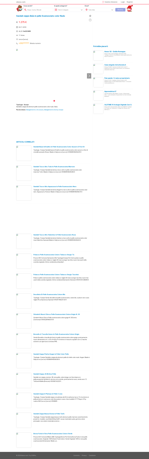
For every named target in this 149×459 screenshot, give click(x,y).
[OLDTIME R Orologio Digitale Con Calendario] (98, 109)
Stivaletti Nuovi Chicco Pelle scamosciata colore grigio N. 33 (56, 314)
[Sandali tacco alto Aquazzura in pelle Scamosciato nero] (23, 193)
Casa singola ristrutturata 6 (115, 65)
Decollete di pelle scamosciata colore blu (49, 294)
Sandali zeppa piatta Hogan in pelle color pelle (51, 354)
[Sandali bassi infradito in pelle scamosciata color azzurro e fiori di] (23, 153)
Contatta (76, 455)
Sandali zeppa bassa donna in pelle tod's (48, 414)
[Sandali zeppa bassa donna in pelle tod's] (23, 420)
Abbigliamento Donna (51, 110)
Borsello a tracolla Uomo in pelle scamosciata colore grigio (56, 334)
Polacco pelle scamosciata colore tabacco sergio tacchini (56, 275)
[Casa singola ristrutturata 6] (98, 69)
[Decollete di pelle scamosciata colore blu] (23, 301)
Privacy (84, 455)
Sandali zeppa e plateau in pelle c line (47, 394)
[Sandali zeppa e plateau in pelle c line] (23, 400)
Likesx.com (20, 2)
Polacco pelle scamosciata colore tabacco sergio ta (53, 255)
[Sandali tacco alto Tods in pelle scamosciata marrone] (23, 173)
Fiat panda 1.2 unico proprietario (117, 78)
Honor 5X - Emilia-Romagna (114, 52)
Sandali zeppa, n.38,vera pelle (44, 374)
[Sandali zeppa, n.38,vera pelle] (23, 380)
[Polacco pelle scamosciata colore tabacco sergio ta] (23, 261)
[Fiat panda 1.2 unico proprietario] (98, 82)
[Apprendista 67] (98, 95)
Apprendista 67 (110, 91)
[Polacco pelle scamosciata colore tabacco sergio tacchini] (23, 281)
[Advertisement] (72, 31)
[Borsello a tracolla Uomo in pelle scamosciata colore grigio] (23, 340)
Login (123, 2)
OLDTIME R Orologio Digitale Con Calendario (121, 105)
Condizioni (92, 455)
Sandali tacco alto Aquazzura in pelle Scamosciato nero (54, 186)
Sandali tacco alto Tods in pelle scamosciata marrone (54, 167)
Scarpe (61, 110)
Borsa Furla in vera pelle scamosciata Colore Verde (52, 434)
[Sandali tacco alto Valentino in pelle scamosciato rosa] (23, 241)
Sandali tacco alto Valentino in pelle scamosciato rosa (54, 235)
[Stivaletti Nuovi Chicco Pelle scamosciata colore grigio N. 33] (23, 321)
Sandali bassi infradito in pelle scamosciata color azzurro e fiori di (59, 147)
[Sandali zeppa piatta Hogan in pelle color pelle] (23, 360)
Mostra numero (35, 43)
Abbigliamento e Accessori (34, 110)
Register (130, 2)
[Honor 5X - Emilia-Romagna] (98, 55)
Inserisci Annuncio (111, 2)
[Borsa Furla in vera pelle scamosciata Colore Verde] (23, 440)
